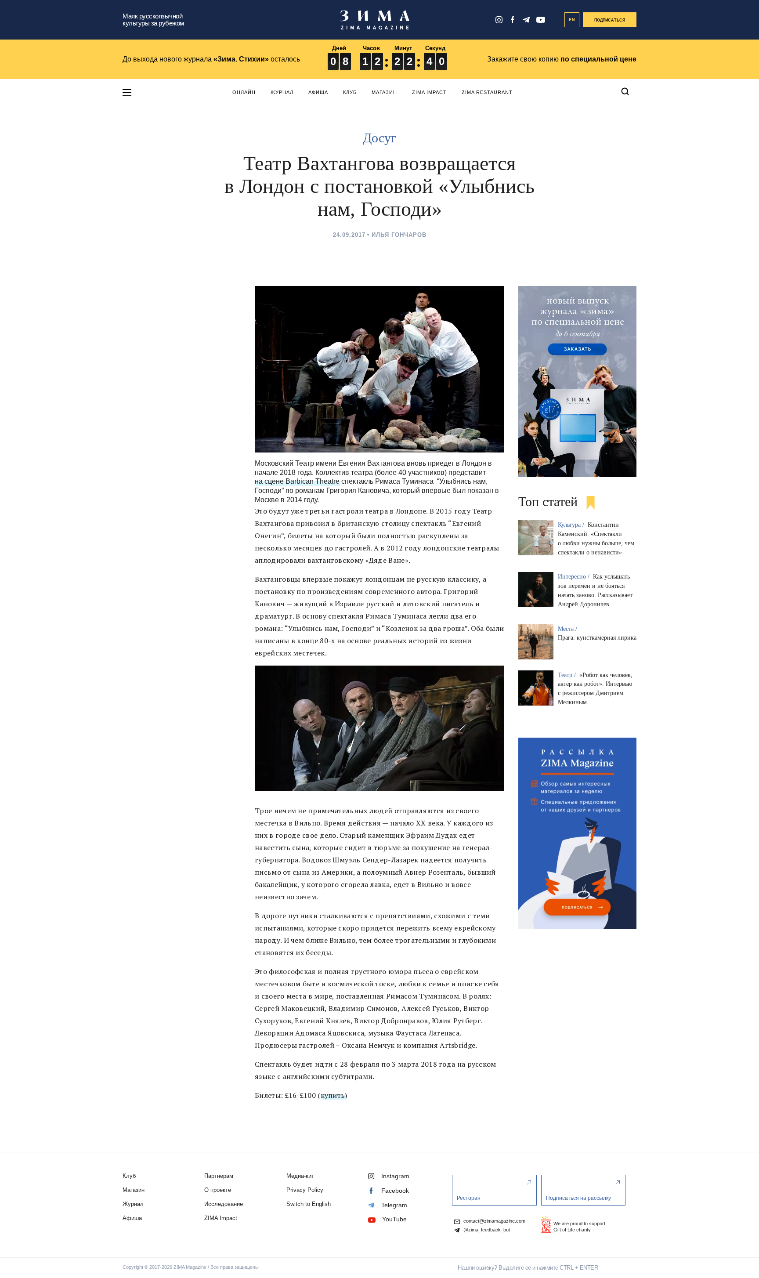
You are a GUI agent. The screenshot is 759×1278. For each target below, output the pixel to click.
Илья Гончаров (399, 235)
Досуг (379, 137)
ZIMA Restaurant (487, 92)
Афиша (318, 92)
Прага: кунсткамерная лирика (597, 637)
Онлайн (244, 92)
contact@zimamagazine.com (493, 1221)
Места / (568, 629)
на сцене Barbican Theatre (297, 481)
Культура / (572, 524)
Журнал (282, 92)
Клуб (350, 92)
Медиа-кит (300, 1176)
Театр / (568, 675)
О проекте (217, 1190)
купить (333, 1095)
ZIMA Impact (429, 92)
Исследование (223, 1204)
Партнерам (218, 1176)
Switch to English (308, 1204)
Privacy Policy (304, 1190)
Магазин (384, 92)
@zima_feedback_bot (486, 1229)
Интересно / (574, 576)
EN (572, 20)
